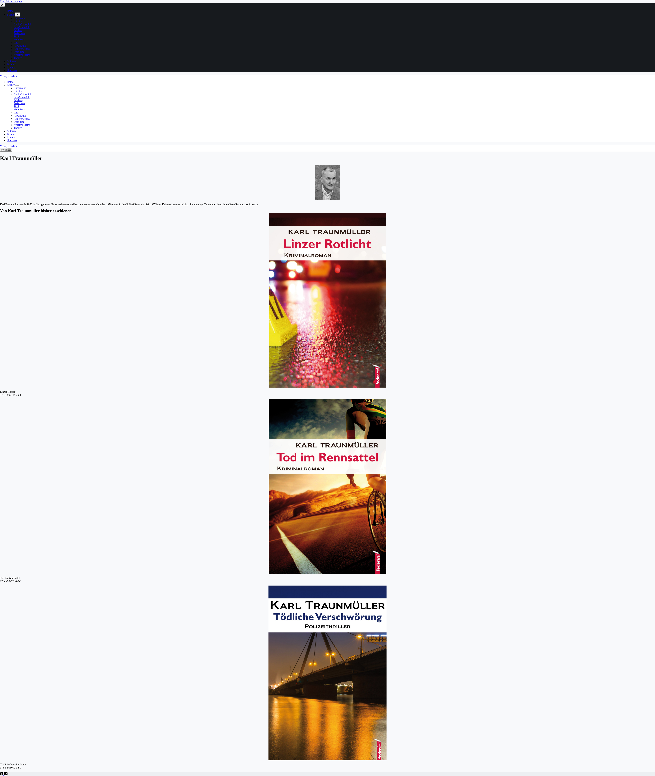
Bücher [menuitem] (11, 14)
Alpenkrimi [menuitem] (20, 45)
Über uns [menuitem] (12, 70)
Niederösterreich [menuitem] (22, 24)
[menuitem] (17, 14)
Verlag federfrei (8, 76)
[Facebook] (2, 774)
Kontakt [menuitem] (11, 67)
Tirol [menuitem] (16, 36)
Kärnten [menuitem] (18, 21)
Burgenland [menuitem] (20, 18)
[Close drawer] (2, 5)
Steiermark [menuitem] (19, 33)
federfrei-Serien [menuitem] (22, 54)
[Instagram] (6, 774)
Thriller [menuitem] (18, 57)
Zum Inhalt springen (11, 1)
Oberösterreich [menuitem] (22, 27)
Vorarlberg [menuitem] (19, 39)
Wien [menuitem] (16, 42)
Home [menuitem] (10, 10)
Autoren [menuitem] (11, 61)
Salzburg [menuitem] (18, 30)
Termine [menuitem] (11, 64)
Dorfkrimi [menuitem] (19, 51)
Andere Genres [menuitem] (22, 48)
